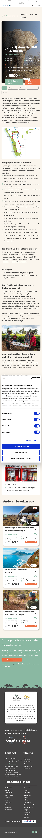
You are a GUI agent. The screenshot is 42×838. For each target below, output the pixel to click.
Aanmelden (12, 660)
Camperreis (28, 764)
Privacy (26, 800)
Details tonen (31, 440)
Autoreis (27, 759)
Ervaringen (27, 812)
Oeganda (8, 807)
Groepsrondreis (12, 16)
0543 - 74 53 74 (7, 1)
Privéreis (27, 769)
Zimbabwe (8, 793)
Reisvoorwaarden (29, 805)
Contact (26, 790)
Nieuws (26, 815)
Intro (4, 88)
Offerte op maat (32, 82)
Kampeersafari (28, 766)
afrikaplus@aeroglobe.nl (33, 1)
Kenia (7, 805)
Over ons (27, 788)
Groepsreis (27, 761)
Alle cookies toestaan (21, 446)
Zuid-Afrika (9, 795)
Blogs (26, 798)
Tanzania (8, 802)
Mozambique (9, 810)
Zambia (7, 798)
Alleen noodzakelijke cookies (21, 458)
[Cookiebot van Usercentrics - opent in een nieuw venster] (31, 378)
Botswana (8, 788)
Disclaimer (27, 802)
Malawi (7, 800)
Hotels (5, 92)
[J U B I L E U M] (21, 5)
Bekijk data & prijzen (13, 82)
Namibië (8, 790)
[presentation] (5, 515)
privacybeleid (13, 664)
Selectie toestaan (21, 452)
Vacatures (27, 795)
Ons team (27, 793)
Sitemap (26, 817)
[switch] (37, 419)
